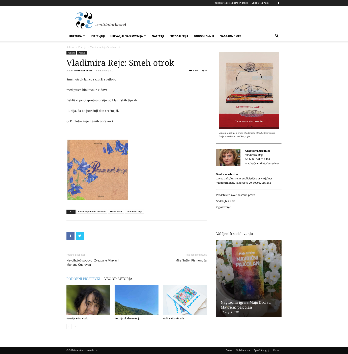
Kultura (75, 36)
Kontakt (277, 350)
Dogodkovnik (204, 36)
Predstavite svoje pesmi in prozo (231, 2)
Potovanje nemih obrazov (92, 211)
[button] (277, 36)
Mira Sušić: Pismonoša (191, 260)
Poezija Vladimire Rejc (127, 318)
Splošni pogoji (261, 350)
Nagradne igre (230, 36)
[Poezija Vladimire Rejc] (136, 300)
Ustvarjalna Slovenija (126, 36)
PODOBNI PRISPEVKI (83, 278)
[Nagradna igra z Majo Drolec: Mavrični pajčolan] (249, 278)
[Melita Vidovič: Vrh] (185, 300)
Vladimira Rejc (134, 211)
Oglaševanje (223, 207)
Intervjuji (98, 36)
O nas (229, 350)
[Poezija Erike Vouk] (88, 300)
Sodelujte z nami (260, 2)
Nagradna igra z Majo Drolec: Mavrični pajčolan (246, 305)
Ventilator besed (83, 70)
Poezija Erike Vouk (77, 318)
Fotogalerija (179, 36)
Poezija (82, 47)
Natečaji (158, 36)
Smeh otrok (116, 211)
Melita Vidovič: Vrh (173, 318)
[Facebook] (279, 3)
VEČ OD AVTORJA (118, 278)
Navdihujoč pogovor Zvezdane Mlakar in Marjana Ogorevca (93, 263)
